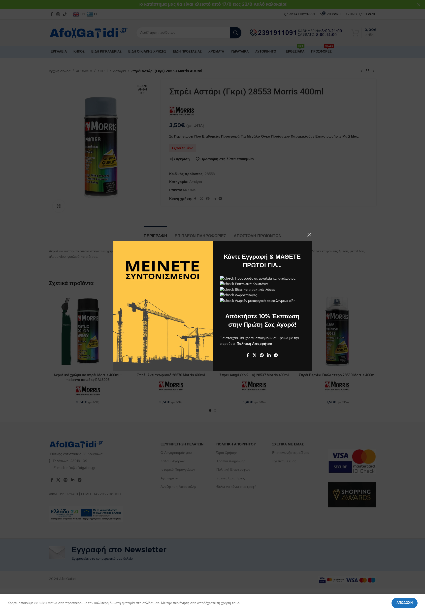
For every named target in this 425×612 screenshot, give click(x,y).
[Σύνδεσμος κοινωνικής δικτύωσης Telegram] (275, 355)
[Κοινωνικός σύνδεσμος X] (254, 355)
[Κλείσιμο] (309, 235)
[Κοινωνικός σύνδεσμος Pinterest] (261, 355)
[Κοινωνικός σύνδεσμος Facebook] (248, 355)
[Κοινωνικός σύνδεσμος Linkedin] (268, 355)
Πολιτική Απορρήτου (254, 344)
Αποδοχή (404, 603)
